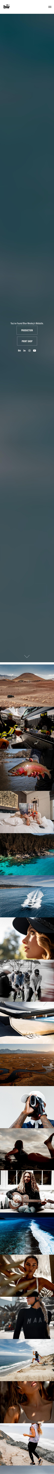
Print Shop (27, 341)
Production (27, 330)
